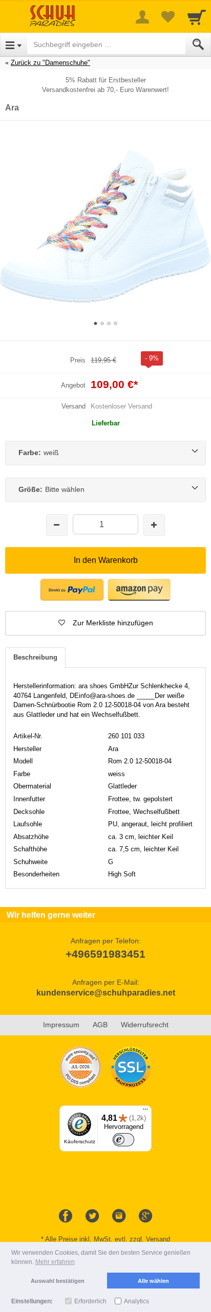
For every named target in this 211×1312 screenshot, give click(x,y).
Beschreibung (35, 657)
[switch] (123, 1139)
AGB (100, 1025)
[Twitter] (92, 1216)
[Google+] (145, 1216)
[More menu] (142, 17)
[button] (105, 623)
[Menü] (145, 1111)
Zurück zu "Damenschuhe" (50, 62)
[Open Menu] (14, 44)
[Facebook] (65, 1216)
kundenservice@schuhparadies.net (105, 992)
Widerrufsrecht (144, 1025)
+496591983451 (105, 954)
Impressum (61, 1025)
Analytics (136, 1301)
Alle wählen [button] (153, 1281)
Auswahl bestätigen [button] (58, 1281)
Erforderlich (90, 1301)
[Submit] (198, 44)
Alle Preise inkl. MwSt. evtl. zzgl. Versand (107, 1239)
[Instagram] (119, 1216)
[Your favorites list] (168, 17)
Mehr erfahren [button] (55, 1261)
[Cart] (196, 17)
